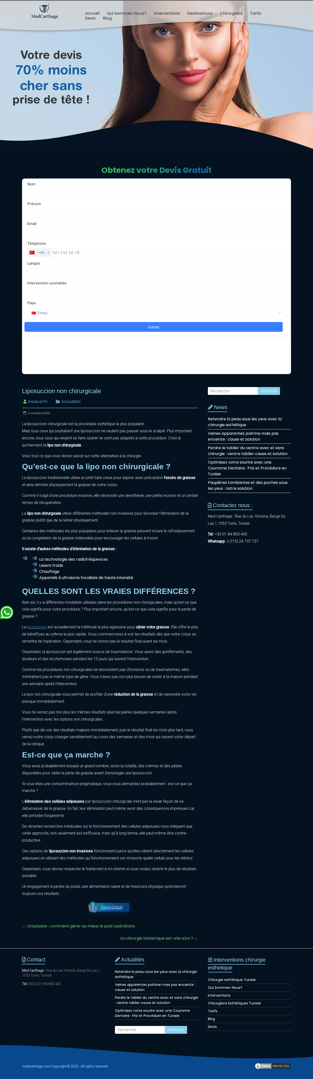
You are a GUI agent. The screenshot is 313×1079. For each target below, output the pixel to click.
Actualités (71, 401)
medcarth (37, 401)
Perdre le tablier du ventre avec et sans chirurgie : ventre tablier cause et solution (248, 450)
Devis (90, 18)
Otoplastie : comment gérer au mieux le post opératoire (78, 926)
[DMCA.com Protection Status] (272, 1068)
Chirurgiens (231, 13)
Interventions (167, 13)
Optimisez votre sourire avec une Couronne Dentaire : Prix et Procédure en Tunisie (247, 468)
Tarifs (255, 13)
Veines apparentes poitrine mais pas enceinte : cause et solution (243, 436)
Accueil (92, 13)
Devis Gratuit (112, 907)
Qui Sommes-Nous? (126, 13)
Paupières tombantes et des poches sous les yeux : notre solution (248, 485)
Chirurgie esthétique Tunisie (232, 979)
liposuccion (37, 627)
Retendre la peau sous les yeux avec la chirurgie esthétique (245, 422)
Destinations (199, 13)
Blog (107, 18)
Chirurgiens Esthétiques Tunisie (234, 1003)
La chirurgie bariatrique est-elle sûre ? (159, 938)
